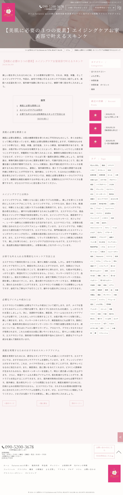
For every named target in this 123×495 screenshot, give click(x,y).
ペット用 (93, 242)
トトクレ (102, 299)
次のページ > (76, 403)
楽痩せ (92, 199)
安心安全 (102, 242)
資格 (104, 285)
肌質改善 (93, 175)
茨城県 (92, 285)
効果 (106, 271)
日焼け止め (94, 180)
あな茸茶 (93, 204)
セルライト (110, 189)
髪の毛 (111, 314)
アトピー (99, 208)
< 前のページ (9, 403)
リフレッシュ (103, 333)
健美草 (100, 290)
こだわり (105, 218)
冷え (91, 208)
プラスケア (102, 237)
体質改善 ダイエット (100, 84)
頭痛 (99, 276)
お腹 (113, 328)
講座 (99, 295)
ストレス (103, 309)
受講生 (92, 295)
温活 (91, 304)
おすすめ (103, 180)
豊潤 (106, 290)
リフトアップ (103, 266)
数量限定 (93, 237)
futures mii (99, 256)
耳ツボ (113, 266)
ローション (94, 252)
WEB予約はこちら (103, 7)
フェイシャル (109, 208)
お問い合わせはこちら (77, 7)
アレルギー (94, 309)
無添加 (111, 194)
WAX (91, 213)
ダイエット (101, 170)
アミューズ (111, 299)
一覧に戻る (43, 403)
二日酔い (112, 204)
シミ (107, 328)
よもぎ (92, 232)
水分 (91, 194)
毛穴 (105, 323)
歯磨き (111, 237)
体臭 (99, 314)
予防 (97, 223)
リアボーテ (108, 232)
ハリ (91, 261)
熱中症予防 (102, 204)
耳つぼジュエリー (106, 280)
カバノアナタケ (103, 199)
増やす (100, 319)
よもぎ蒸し (95, 76)
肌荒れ (104, 223)
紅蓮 (116, 290)
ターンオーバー (101, 194)
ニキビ (92, 170)
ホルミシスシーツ (96, 228)
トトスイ (93, 299)
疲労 (102, 328)
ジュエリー (94, 280)
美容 (91, 184)
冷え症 (92, 276)
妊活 (109, 170)
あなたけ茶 (114, 199)
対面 (115, 295)
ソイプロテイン (101, 184)
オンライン (107, 295)
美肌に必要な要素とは (30, 105)
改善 (110, 309)
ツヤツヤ (111, 165)
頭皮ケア (93, 266)
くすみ (103, 247)
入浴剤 (92, 290)
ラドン (107, 228)
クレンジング (94, 218)
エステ (116, 319)
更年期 (108, 304)
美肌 (91, 256)
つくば (114, 228)
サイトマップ (31, 473)
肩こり (105, 276)
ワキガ (92, 314)
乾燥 (116, 256)
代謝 (104, 314)
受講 (99, 285)
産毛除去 (108, 213)
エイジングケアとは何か (31, 109)
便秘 (91, 189)
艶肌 (103, 165)
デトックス (100, 189)
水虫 (91, 223)
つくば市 (108, 319)
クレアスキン (112, 242)
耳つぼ (113, 276)
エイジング (111, 247)
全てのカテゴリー (98, 71)
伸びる (92, 319)
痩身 (93, 89)
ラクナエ (109, 256)
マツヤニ (99, 213)
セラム (98, 261)
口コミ (113, 271)
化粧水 (103, 252)
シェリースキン (113, 252)
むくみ (110, 175)
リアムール (107, 261)
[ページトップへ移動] (118, 451)
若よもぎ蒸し (94, 165)
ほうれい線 (94, 328)
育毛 (115, 261)
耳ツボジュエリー (96, 271)
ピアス (111, 285)
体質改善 (94, 80)
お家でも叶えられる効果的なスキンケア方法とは (42, 114)
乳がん (100, 232)
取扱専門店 (94, 247)
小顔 (116, 175)
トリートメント (95, 323)
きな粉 (111, 184)
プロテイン (113, 180)
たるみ (111, 323)
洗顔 (112, 218)
